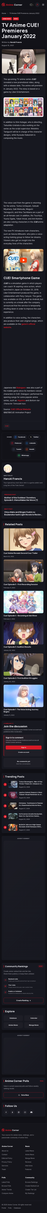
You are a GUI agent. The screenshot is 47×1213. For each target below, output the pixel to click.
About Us (5, 1151)
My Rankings (29, 1193)
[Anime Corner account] (37, 5)
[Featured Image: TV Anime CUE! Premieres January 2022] (23, 61)
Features (28, 1169)
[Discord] (31, 1112)
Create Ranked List (32, 1186)
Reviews (28, 1162)
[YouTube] (25, 1112)
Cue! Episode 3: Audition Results (17, 647)
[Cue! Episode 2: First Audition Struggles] (23, 664)
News (16, 19)
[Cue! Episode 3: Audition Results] (23, 633)
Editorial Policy (7, 1158)
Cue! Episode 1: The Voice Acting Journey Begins (21, 710)
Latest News (29, 1151)
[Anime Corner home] (15, 5)
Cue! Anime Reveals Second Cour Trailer (21, 553)
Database (13, 1018)
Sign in (23, 747)
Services (5, 1166)
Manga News (34, 1025)
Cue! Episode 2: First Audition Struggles (20, 678)
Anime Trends (7, 1189)
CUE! (7, 426)
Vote (41, 1081)
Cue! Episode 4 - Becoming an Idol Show (20, 615)
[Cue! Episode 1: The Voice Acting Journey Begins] (23, 696)
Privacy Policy (7, 1162)
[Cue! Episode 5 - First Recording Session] (23, 571)
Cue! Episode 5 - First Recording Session (21, 584)
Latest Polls (6, 1182)
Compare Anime (7, 1193)
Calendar (33, 1018)
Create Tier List (30, 1189)
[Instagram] (18, 1112)
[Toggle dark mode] (32, 4)
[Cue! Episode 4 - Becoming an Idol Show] (23, 602)
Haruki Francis (16, 42)
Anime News (7, 19)
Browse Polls (6, 1186)
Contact (4, 1154)
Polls (10, 1208)
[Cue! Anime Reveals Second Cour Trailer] (23, 539)
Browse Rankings (31, 1182)
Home (4, 13)
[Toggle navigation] (43, 5)
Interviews (29, 1166)
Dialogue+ (21, 388)
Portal (4, 1208)
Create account (23, 752)
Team (4, 1169)
